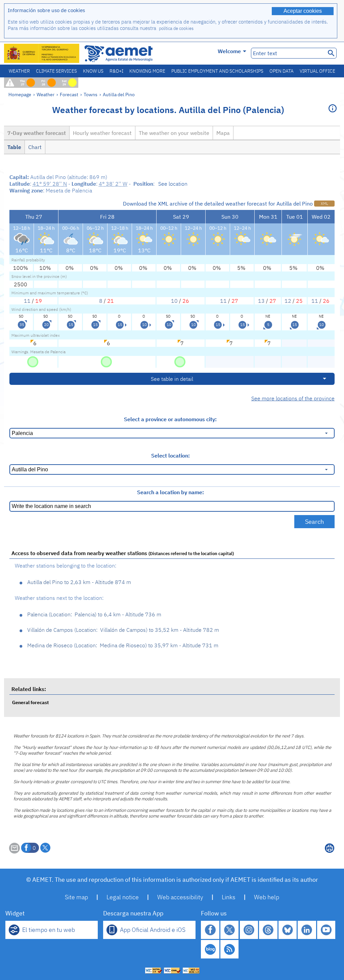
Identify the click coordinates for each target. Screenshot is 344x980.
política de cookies (176, 28)
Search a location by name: (170, 492)
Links (228, 897)
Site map (76, 897)
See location (172, 183)
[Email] (14, 851)
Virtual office (317, 71)
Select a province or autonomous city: (170, 419)
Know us (93, 71)
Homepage (19, 94)
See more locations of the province (293, 398)
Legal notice (122, 897)
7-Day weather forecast (36, 133)
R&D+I (116, 71)
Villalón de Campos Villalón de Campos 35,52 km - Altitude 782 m (123, 629)
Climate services (56, 71)
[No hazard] (32, 361)
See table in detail (172, 378)
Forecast (69, 94)
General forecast (30, 702)
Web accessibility (180, 897)
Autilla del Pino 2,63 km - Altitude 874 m (79, 582)
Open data (281, 71)
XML (324, 203)
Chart (35, 147)
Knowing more (147, 71)
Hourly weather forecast (102, 133)
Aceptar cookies (303, 11)
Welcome (229, 51)
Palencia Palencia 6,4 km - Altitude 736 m (94, 614)
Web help (266, 897)
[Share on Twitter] (45, 848)
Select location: (170, 455)
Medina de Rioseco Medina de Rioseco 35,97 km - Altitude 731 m (122, 645)
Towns (90, 94)
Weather (19, 71)
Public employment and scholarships (217, 71)
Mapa (223, 133)
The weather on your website (174, 133)
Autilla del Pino (119, 94)
